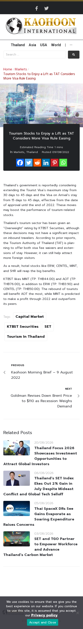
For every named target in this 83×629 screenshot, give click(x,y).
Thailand (32, 152)
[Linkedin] (46, 163)
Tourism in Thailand (26, 336)
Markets (21, 69)
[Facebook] (20, 163)
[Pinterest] (54, 163)
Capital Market (29, 316)
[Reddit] (37, 163)
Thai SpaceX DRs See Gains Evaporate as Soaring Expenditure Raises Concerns (38, 516)
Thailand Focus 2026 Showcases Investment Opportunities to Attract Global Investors (40, 456)
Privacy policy (44, 615)
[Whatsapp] (63, 163)
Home (7, 69)
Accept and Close (42, 622)
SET (47, 326)
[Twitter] (46, 8)
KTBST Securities (23, 326)
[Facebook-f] (36, 8)
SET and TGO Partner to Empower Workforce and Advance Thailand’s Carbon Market (40, 547)
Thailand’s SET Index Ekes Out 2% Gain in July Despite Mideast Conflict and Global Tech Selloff (38, 486)
